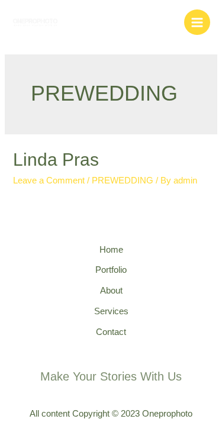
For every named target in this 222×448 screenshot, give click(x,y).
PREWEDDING (122, 180)
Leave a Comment (49, 180)
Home (111, 249)
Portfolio (111, 270)
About (111, 290)
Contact (111, 332)
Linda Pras (56, 159)
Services (111, 311)
